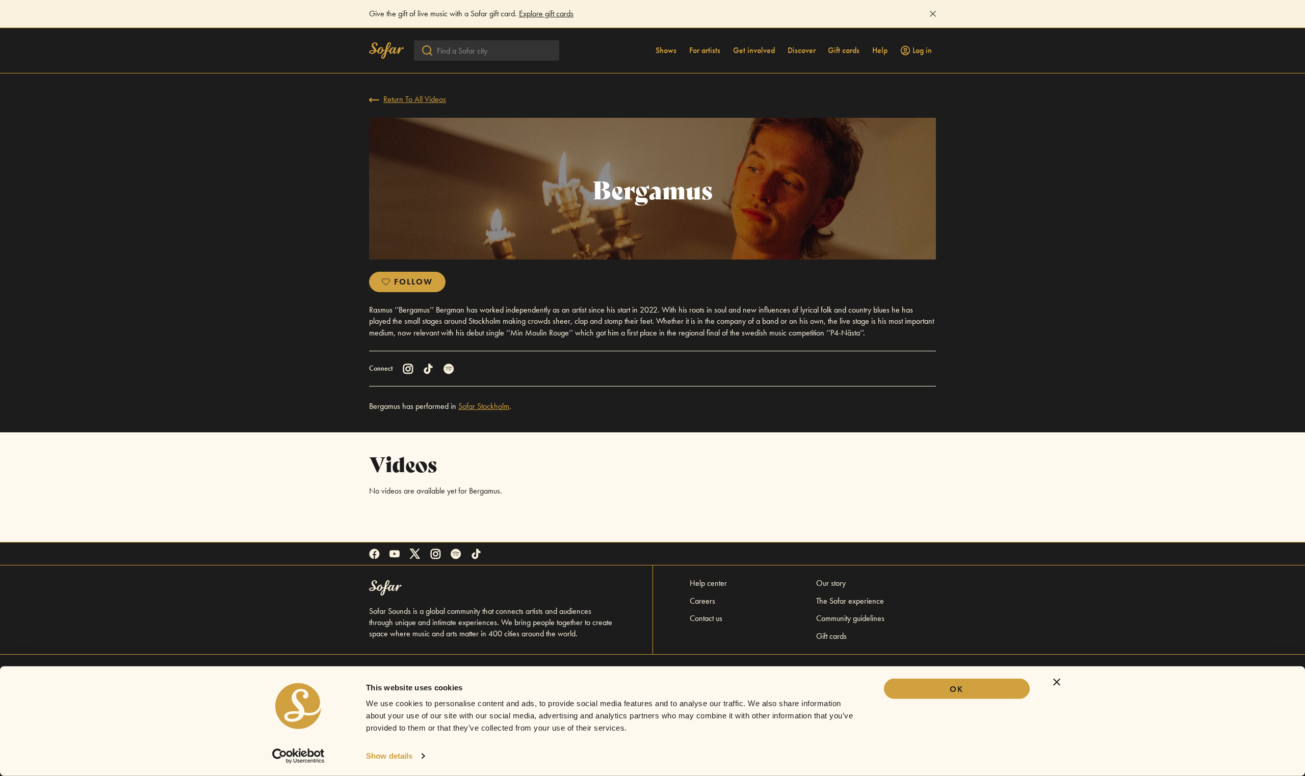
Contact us (706, 618)
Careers (702, 601)
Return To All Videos (414, 99)
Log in (922, 50)
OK (956, 689)
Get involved (754, 50)
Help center (708, 583)
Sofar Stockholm (483, 406)
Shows (666, 50)
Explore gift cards (546, 13)
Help (880, 50)
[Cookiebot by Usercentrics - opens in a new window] (298, 756)
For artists (704, 50)
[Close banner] (1056, 682)
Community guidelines (850, 618)
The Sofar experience (850, 601)
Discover (802, 50)
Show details (389, 756)
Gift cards (843, 50)
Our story (831, 583)
